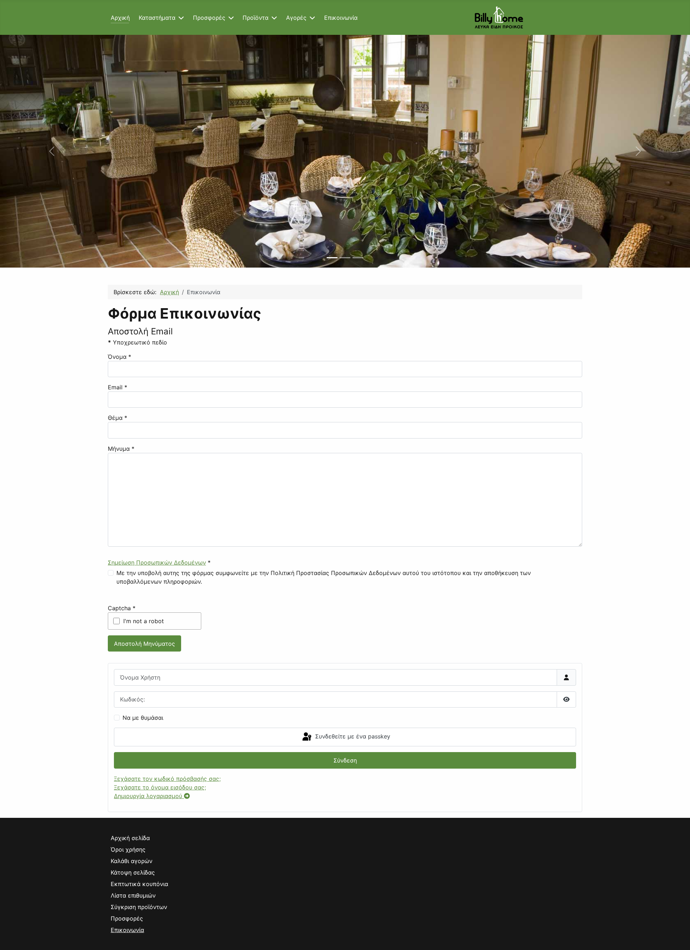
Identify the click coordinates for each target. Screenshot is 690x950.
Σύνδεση (345, 760)
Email (117, 387)
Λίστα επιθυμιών (133, 895)
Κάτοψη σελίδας (133, 872)
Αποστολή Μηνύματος (144, 643)
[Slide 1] (332, 258)
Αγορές (296, 17)
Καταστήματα (157, 17)
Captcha (121, 608)
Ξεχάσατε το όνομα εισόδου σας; (160, 787)
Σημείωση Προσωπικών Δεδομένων (157, 562)
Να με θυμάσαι (143, 717)
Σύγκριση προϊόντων (139, 906)
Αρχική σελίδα (130, 838)
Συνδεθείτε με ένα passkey (351, 736)
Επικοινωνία (341, 17)
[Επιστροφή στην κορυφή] (677, 936)
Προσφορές (209, 17)
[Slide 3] (358, 258)
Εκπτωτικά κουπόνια (139, 884)
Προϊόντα (255, 17)
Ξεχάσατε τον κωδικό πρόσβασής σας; (167, 778)
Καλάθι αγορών (131, 861)
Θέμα (117, 417)
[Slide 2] (345, 258)
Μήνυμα (121, 448)
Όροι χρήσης (128, 849)
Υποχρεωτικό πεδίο (137, 342)
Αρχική (120, 17)
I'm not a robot (143, 621)
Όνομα (119, 356)
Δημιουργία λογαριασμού (149, 796)
